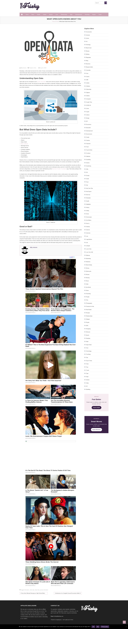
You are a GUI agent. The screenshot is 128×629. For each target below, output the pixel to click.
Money (87, 268)
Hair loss (88, 194)
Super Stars (89, 344)
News (32, 14)
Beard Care (88, 47)
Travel (100, 14)
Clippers (88, 92)
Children (88, 86)
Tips (87, 357)
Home (27, 14)
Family (87, 137)
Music (87, 280)
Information (26, 589)
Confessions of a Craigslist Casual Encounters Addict (67, 593)
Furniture (88, 153)
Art (86, 41)
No (97, 626)
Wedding (88, 389)
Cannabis (88, 70)
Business (88, 63)
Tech (35, 67)
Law (87, 236)
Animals (88, 35)
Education (88, 127)
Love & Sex (88, 249)
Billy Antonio (23, 67)
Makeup (88, 255)
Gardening (88, 166)
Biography (88, 57)
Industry (88, 226)
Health (38, 14)
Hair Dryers (88, 191)
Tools (87, 363)
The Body (88, 354)
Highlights (88, 204)
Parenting (87, 14)
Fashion (88, 140)
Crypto (87, 111)
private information (41, 81)
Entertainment (78, 14)
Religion (88, 319)
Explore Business (96, 429)
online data (32, 589)
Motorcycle (88, 271)
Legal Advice (89, 239)
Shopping (88, 328)
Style (71, 14)
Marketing (88, 258)
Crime (87, 108)
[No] (126, 626)
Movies (51, 14)
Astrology (88, 44)
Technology (88, 351)
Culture (87, 114)
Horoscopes (89, 217)
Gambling (88, 159)
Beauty (87, 51)
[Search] (105, 2)
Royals (94, 14)
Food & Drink (89, 150)
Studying (88, 338)
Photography (89, 303)
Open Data (37, 589)
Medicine (88, 261)
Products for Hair (90, 306)
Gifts (87, 169)
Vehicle (87, 379)
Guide (87, 178)
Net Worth (88, 287)
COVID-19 (88, 105)
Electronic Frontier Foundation (59, 168)
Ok (93, 626)
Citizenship (88, 89)
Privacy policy (105, 626)
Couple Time (89, 102)
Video (87, 383)
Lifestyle (88, 245)
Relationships (64, 14)
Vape (87, 376)
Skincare (88, 332)
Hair (87, 185)
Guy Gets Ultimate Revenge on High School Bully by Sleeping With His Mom (35, 593)
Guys (87, 181)
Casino (87, 76)
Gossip (87, 175)
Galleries (88, 156)
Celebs (44, 14)
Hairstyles (88, 197)
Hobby (87, 210)
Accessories (89, 31)
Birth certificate (24, 143)
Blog (87, 60)
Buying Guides (89, 67)
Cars (87, 73)
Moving (87, 277)
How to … (88, 223)
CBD (87, 79)
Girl (87, 172)
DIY (87, 121)
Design (87, 118)
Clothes (88, 95)
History (87, 207)
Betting (87, 54)
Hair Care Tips (89, 188)
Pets (87, 300)
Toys (87, 367)
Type (87, 373)
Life (87, 242)
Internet (88, 229)
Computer (88, 98)
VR (86, 386)
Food (87, 146)
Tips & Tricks (89, 360)
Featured (88, 143)
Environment (89, 134)
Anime (87, 38)
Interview (88, 233)
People (87, 296)
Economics (88, 124)
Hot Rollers (88, 220)
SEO (87, 325)
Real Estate (88, 309)
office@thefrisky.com (58, 616)
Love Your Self (89, 252)
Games (87, 162)
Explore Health (96, 407)
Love (57, 14)
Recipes (88, 312)
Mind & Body (89, 264)
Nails (87, 284)
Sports (87, 335)
